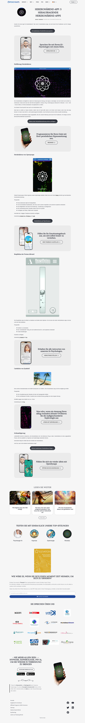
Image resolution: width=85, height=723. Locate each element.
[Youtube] (73, 703)
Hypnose (34, 541)
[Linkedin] (73, 707)
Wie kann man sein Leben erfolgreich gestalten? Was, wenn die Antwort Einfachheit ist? (42, 510)
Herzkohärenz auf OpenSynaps (42, 221)
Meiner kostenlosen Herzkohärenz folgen (42, 448)
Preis (37, 2)
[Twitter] (68, 707)
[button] (42, 517)
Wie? (31, 2)
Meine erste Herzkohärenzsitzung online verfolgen (42, 121)
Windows (28, 216)
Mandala (67, 541)
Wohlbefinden (41, 19)
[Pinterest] (68, 712)
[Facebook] (68, 703)
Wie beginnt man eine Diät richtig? (20, 508)
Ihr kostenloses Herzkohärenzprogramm (42, 31)
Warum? (24, 2)
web (34, 216)
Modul (57, 195)
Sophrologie (50, 541)
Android (22, 216)
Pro (42, 2)
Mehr (47, 2)
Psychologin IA (17, 541)
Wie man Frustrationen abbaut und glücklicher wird (65, 508)
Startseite (36, 19)
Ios (25, 216)
